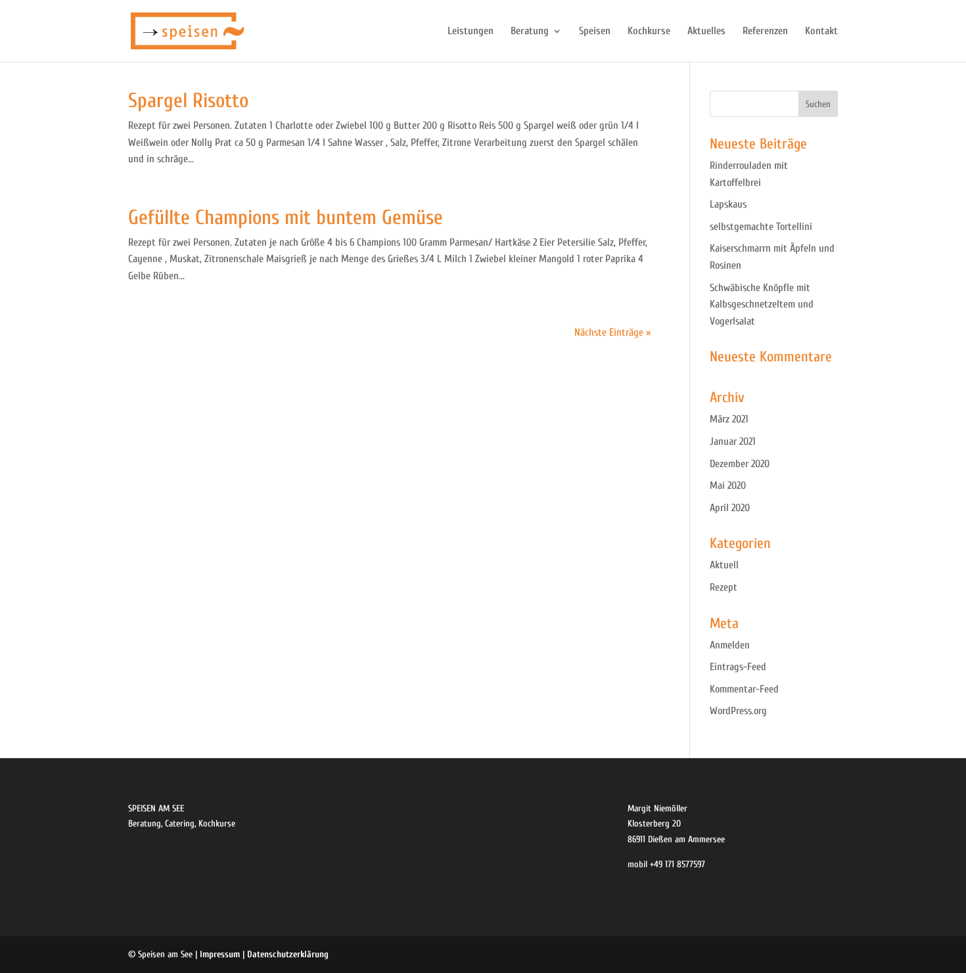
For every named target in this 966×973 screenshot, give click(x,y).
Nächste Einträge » (612, 332)
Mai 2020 (728, 485)
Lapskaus (728, 204)
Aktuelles (706, 31)
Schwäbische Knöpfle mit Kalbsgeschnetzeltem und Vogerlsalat (762, 304)
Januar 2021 (733, 441)
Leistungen (471, 31)
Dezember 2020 (740, 464)
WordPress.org (738, 711)
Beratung (530, 31)
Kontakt (821, 31)
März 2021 (729, 419)
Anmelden (730, 645)
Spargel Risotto (188, 100)
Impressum (220, 954)
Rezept (723, 587)
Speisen (594, 31)
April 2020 (730, 508)
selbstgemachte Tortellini (761, 227)
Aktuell (724, 565)
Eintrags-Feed (738, 667)
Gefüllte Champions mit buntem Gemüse (285, 217)
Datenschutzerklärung (288, 954)
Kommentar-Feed (744, 689)
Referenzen (765, 31)
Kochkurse (649, 31)
